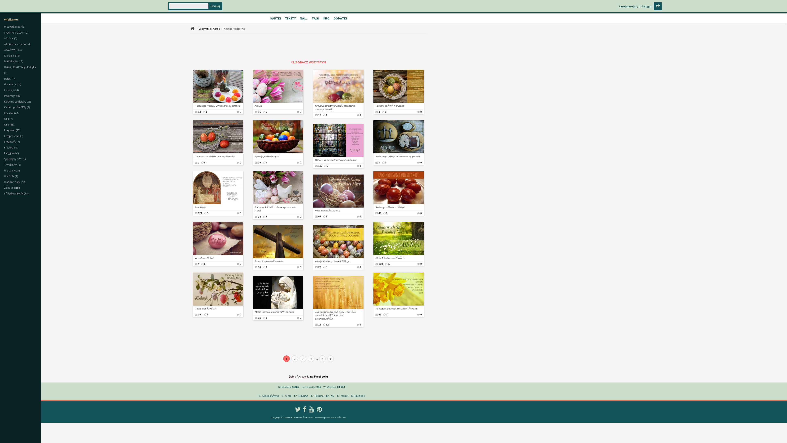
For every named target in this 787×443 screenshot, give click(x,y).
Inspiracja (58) (12, 96)
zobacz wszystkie (310, 62)
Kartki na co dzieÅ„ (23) (17, 101)
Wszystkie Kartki (209, 28)
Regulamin (303, 396)
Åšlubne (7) (10, 38)
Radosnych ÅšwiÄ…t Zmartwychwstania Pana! (275, 209)
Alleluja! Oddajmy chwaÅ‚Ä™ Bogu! (332, 261)
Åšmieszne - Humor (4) (17, 44)
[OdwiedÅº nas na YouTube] (311, 409)
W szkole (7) (11, 176)
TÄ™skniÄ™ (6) (12, 165)
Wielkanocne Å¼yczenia (327, 210)
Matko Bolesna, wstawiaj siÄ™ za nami (274, 312)
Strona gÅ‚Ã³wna (270, 396)
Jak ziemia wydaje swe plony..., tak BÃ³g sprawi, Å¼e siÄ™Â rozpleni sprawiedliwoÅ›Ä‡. (335, 315)
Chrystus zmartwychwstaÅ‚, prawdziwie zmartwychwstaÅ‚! (335, 108)
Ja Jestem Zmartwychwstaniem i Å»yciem (396, 308)
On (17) (8, 119)
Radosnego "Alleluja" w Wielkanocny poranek (217, 106)
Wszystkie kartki (14, 27)
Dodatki (340, 18)
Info (326, 18)
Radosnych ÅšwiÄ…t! (206, 308)
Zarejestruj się (628, 6)
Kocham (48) (11, 113)
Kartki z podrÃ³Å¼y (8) (17, 107)
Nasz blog (360, 396)
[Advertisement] (308, 47)
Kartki (275, 18)
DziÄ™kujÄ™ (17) (13, 61)
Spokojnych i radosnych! (267, 156)
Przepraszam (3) (13, 136)
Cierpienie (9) (11, 55)
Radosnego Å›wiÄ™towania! (389, 106)
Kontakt (344, 396)
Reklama (319, 396)
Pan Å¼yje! (200, 207)
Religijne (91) (11, 153)
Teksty (290, 18)
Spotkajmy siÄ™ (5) (15, 159)
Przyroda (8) (11, 147)
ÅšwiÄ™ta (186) (13, 50)
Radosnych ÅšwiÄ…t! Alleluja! (390, 207)
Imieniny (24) (11, 90)
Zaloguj (646, 6)
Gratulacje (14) (12, 84)
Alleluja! (258, 106)
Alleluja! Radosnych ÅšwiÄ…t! (390, 258)
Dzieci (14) (10, 78)
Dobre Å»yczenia (299, 376)
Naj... (304, 18)
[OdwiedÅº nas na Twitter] (298, 409)
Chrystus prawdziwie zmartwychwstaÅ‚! (215, 156)
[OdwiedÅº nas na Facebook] (304, 409)
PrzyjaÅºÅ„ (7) (12, 142)
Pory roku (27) (12, 130)
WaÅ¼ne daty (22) (14, 182)
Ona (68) (9, 124)
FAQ (332, 396)
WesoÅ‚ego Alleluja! (204, 258)
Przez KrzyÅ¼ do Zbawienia (269, 261)
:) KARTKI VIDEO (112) (16, 32)
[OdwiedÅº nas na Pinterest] (319, 409)
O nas (288, 396)
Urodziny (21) (12, 170)
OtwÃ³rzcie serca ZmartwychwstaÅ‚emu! (335, 160)
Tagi (315, 18)
